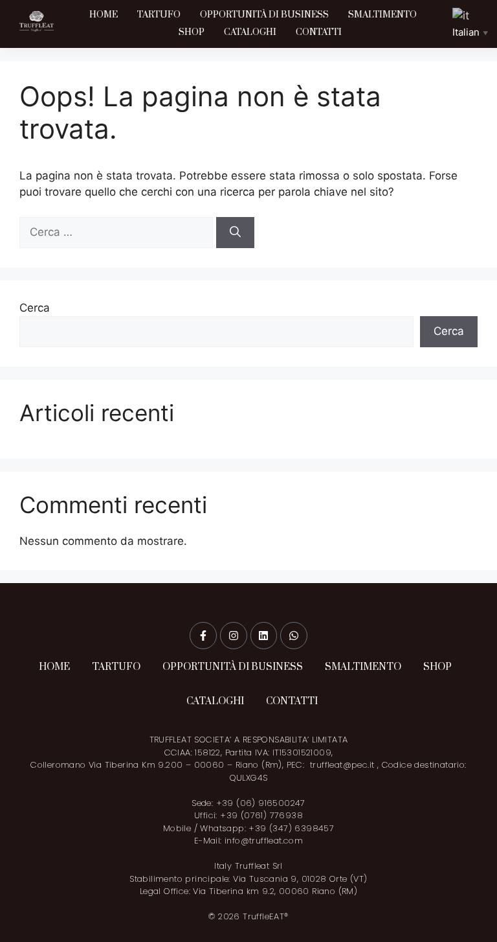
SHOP (191, 32)
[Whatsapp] (293, 635)
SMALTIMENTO (382, 15)
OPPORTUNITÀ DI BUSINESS (264, 15)
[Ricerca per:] (117, 231)
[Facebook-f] (203, 635)
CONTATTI (319, 32)
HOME (103, 15)
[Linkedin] (264, 635)
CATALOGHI (250, 32)
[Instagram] (233, 635)
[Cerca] (235, 232)
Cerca (34, 307)
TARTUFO (159, 15)
